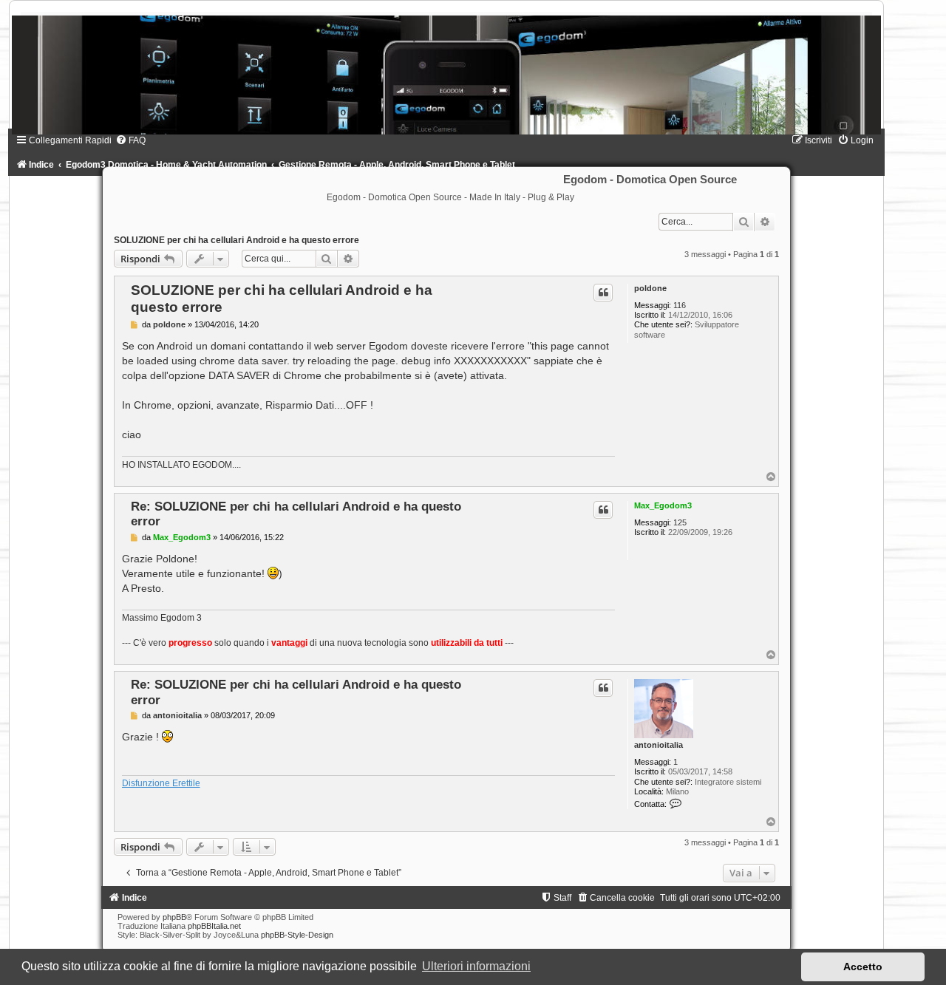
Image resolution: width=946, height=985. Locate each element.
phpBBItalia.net (214, 925)
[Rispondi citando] (603, 292)
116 (679, 305)
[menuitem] (130, 140)
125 (680, 522)
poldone (650, 288)
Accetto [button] (862, 966)
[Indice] (446, 75)
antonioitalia (658, 744)
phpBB (174, 917)
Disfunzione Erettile (161, 783)
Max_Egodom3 (663, 505)
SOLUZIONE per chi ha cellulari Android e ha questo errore (236, 240)
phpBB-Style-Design (297, 934)
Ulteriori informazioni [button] (476, 966)
